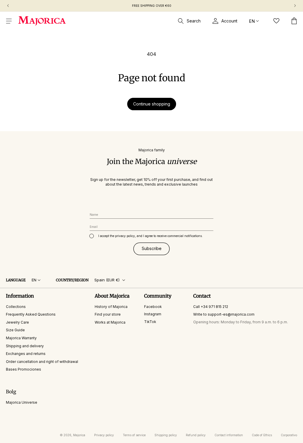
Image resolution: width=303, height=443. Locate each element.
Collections (16, 306)
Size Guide (15, 330)
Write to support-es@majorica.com (223, 314)
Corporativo (289, 435)
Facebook (153, 306)
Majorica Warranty (21, 338)
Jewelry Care (17, 322)
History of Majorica (111, 306)
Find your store (108, 314)
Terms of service (134, 435)
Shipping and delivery (25, 346)
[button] (8, 20)
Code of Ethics (262, 435)
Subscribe (152, 248)
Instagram (152, 314)
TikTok (150, 321)
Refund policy (196, 435)
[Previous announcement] (7, 5)
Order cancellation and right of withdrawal (42, 361)
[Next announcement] (295, 5)
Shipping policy (165, 435)
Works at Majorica (110, 322)
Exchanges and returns (26, 353)
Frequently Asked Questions (31, 314)
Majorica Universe (21, 402)
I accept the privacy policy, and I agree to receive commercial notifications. (150, 236)
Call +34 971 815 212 (210, 306)
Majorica (79, 435)
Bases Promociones (23, 369)
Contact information (229, 435)
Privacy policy (104, 435)
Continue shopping (151, 103)
